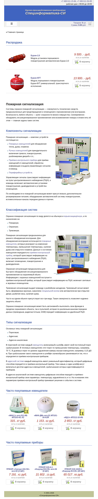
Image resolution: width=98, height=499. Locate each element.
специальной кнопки (50, 291)
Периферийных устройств (20, 173)
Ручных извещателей (18, 151)
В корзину (84, 61)
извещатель (38, 345)
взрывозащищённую (73, 216)
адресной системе (16, 361)
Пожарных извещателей (19, 144)
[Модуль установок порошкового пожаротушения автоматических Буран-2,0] (17, 58)
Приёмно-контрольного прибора (23, 160)
